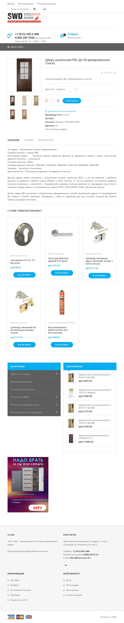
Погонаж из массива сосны (25, 404)
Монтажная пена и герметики (26, 412)
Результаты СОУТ (19, 600)
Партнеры (15, 595)
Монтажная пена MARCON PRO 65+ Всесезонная (58, 330)
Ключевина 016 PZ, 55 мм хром (23, 261)
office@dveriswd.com (80, 557)
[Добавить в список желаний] (60, 111)
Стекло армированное (23, 389)
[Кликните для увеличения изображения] (24, 75)
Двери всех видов (20, 373)
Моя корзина (72, 590)
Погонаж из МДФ (20, 396)
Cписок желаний (74, 595)
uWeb (113, 617)
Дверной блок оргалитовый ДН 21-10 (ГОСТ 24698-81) (95, 391)
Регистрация (27, 3)
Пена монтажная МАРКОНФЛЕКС (61, 323)
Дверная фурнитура (19, 255)
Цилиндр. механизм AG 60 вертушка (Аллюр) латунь (23, 330)
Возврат (14, 585)
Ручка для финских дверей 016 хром (58, 259)
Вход (12, 3)
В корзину (24, 274)
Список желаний (47, 3)
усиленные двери (58, 129)
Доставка (15, 580)
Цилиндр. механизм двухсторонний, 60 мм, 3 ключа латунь (99, 261)
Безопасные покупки (20, 590)
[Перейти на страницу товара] (24, 235)
